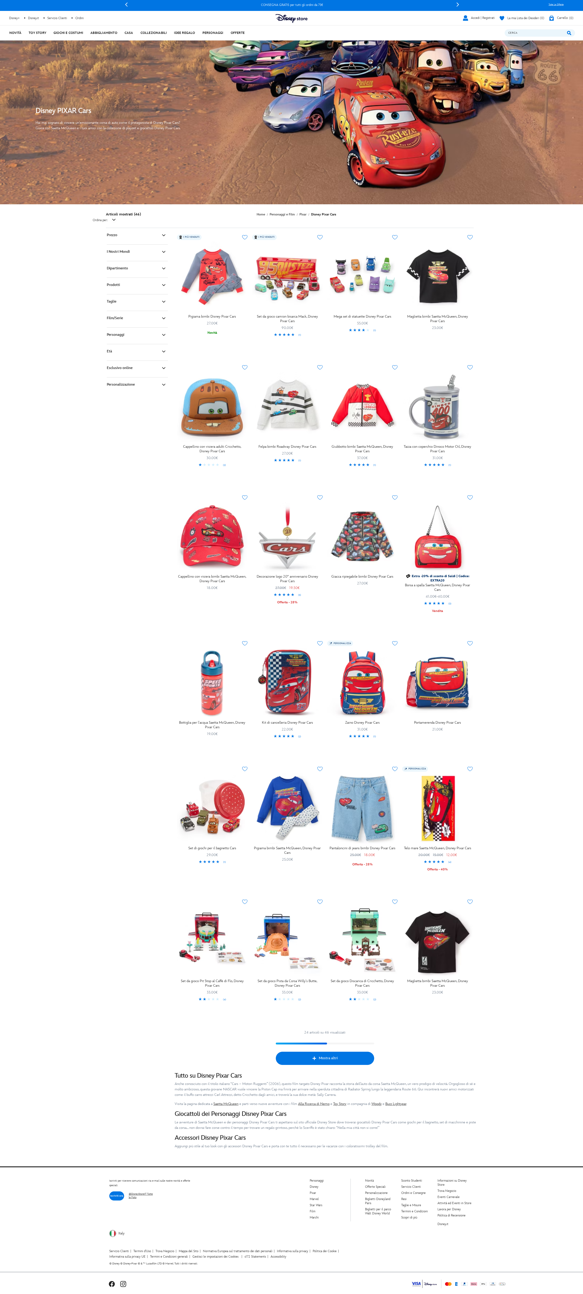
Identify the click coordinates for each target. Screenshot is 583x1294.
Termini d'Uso (142, 1251)
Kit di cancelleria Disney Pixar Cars (287, 722)
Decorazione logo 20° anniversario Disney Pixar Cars (287, 578)
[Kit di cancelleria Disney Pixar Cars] (287, 683)
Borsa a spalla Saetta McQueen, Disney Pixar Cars (437, 587)
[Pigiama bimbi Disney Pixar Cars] (212, 277)
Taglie (111, 301)
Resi (404, 1199)
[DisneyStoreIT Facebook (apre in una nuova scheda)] (112, 1284)
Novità (369, 1181)
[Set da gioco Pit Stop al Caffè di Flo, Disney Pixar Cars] (212, 941)
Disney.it (442, 1224)
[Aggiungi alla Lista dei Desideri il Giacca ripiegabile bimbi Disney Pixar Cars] (395, 497)
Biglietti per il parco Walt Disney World (378, 1211)
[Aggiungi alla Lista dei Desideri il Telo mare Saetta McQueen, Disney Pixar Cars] (470, 769)
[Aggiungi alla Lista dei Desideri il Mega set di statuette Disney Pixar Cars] (395, 237)
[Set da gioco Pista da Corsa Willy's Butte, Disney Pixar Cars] (287, 941)
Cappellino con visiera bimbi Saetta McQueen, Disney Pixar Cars (212, 578)
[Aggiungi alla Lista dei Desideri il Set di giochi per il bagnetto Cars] (245, 769)
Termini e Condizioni (414, 1211)
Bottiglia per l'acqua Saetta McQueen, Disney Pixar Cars (212, 724)
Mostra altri (328, 1058)
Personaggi (115, 335)
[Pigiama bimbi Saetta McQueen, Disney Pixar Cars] (287, 808)
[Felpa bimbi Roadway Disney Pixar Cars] (287, 407)
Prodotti (113, 285)
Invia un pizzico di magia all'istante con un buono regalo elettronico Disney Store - (292, 5)
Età (109, 351)
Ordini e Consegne (413, 1193)
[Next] (457, 4)
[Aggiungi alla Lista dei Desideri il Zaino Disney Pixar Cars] (395, 643)
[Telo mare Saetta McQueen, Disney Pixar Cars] (437, 808)
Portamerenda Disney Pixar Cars (437, 722)
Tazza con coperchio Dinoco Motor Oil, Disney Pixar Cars (437, 449)
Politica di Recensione (451, 1215)
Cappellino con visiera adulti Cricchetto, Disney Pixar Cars (212, 449)
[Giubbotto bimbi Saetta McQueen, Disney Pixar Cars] (362, 407)
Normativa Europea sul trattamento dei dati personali (237, 1251)
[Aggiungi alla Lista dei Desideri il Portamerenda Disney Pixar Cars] (470, 643)
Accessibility (278, 1257)
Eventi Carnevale (448, 1197)
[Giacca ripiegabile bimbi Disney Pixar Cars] (362, 537)
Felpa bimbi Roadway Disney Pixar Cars (287, 447)
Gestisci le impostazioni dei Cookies (215, 1257)
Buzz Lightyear (395, 1104)
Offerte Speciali (375, 1187)
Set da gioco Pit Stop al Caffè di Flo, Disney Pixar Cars (212, 983)
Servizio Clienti (411, 1187)
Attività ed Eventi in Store (454, 1203)
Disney (314, 1187)
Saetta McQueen (225, 1104)
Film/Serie (115, 318)
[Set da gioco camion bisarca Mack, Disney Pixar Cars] (287, 277)
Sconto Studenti (411, 1181)
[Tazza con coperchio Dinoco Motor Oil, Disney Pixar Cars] (437, 407)
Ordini (79, 18)
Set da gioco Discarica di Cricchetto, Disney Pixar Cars (362, 983)
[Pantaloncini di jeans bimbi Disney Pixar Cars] (362, 808)
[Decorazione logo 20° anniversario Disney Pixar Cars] (287, 537)
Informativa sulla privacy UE (127, 1257)
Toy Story (339, 1104)
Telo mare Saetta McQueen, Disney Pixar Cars (437, 848)
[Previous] (126, 4)
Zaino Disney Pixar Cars (362, 722)
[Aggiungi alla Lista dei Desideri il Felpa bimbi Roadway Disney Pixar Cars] (320, 367)
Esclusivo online (120, 368)
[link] (287, 335)
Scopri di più (409, 1217)
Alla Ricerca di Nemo (314, 1104)
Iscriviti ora (116, 1196)
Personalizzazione (121, 384)
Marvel (314, 1199)
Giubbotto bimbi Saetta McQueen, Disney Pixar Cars (362, 449)
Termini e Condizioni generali (169, 1257)
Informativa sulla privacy (292, 1251)
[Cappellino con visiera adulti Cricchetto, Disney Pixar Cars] (212, 407)
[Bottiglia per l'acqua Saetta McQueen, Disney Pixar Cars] (212, 683)
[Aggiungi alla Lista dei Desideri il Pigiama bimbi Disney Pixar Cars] (245, 237)
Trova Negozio (446, 1191)
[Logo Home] (291, 18)
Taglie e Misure (411, 1205)
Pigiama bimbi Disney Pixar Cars (212, 316)
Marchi (314, 1217)
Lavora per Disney (449, 1209)
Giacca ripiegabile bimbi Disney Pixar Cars (362, 576)
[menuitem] (15, 32)
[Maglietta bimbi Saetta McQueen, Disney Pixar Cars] (437, 277)
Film (312, 1211)
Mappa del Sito (188, 1251)
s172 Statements (255, 1257)
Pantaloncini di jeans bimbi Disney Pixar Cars (362, 848)
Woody (376, 1104)
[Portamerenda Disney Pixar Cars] (437, 683)
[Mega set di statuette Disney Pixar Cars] (362, 277)
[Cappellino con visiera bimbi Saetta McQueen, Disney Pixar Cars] (212, 537)
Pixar (313, 1193)
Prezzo (112, 235)
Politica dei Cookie (325, 1251)
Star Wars (316, 1205)
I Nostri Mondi (118, 252)
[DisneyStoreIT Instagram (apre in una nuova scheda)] (123, 1284)
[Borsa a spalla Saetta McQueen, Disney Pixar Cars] (437, 537)
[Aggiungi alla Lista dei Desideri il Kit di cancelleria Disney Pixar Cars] (320, 643)
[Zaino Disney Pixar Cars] (362, 683)
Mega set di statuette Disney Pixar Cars (362, 316)
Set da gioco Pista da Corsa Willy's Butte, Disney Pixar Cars (287, 983)
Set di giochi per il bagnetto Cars (212, 848)
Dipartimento (117, 268)
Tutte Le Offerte (556, 4)
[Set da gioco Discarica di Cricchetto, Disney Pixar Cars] (362, 941)
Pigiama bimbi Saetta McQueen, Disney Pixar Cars (287, 850)
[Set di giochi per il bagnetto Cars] (212, 808)
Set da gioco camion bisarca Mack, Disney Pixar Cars (287, 318)
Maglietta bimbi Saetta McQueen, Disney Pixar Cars (437, 318)
